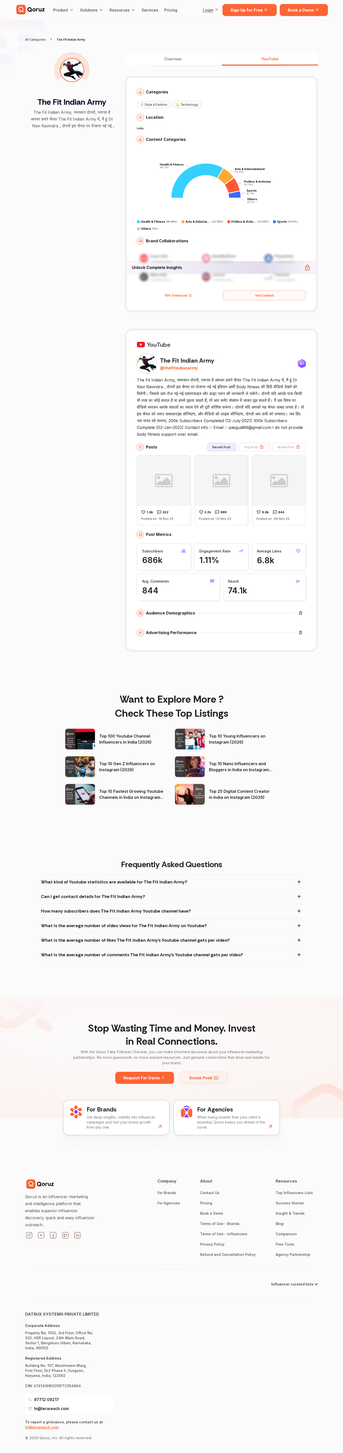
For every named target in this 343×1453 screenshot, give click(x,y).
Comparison (286, 1234)
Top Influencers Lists (294, 1193)
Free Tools (285, 1244)
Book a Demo (301, 10)
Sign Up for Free (247, 10)
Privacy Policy (212, 1244)
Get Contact (264, 295)
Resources (119, 10)
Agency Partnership (293, 1254)
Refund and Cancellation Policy (228, 1254)
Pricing (170, 10)
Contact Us (209, 1193)
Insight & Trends (290, 1213)
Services (150, 10)
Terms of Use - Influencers (223, 1234)
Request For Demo (141, 1077)
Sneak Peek (200, 1077)
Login (208, 10)
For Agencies (168, 1203)
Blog (279, 1223)
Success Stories (290, 1203)
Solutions (88, 10)
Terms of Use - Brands (220, 1223)
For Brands (166, 1193)
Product (60, 10)
